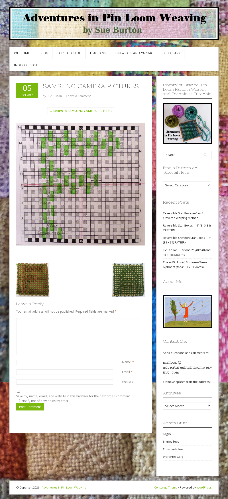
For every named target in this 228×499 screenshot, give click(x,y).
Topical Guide (69, 53)
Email (126, 372)
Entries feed (171, 441)
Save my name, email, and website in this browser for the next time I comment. (73, 396)
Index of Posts (26, 65)
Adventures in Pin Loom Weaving (64, 487)
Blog (43, 53)
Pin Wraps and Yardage (135, 53)
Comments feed (174, 449)
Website (128, 381)
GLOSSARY (172, 53)
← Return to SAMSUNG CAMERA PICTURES (80, 111)
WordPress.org (173, 457)
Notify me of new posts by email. (45, 401)
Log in (167, 434)
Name (126, 362)
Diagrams (98, 53)
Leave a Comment (78, 96)
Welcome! (22, 53)
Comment (123, 320)
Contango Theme (165, 487)
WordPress (204, 487)
